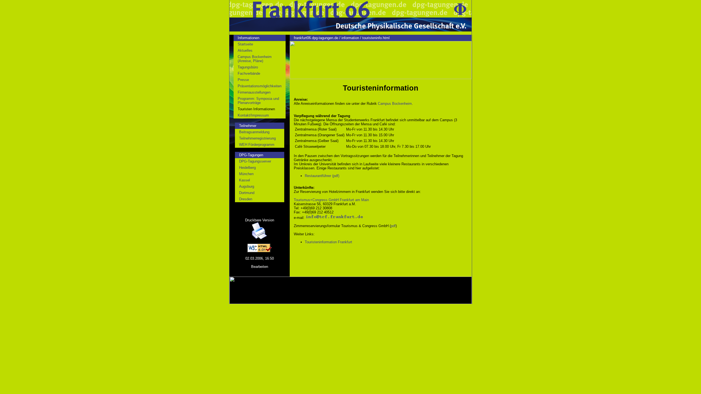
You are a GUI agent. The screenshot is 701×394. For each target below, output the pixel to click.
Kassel (244, 180)
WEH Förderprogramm (256, 145)
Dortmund (246, 193)
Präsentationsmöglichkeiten (259, 86)
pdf (393, 226)
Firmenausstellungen (254, 92)
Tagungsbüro (248, 67)
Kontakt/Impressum (253, 115)
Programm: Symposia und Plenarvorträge (258, 101)
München (246, 174)
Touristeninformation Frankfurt (328, 242)
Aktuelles (245, 50)
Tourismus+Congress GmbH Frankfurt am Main (331, 200)
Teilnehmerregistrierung (257, 138)
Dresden (245, 199)
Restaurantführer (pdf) (322, 176)
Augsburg (246, 186)
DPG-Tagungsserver (255, 161)
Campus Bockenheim (395, 104)
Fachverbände (249, 73)
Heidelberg (247, 168)
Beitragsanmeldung (254, 132)
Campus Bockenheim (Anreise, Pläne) (255, 59)
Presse (243, 80)
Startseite (245, 44)
